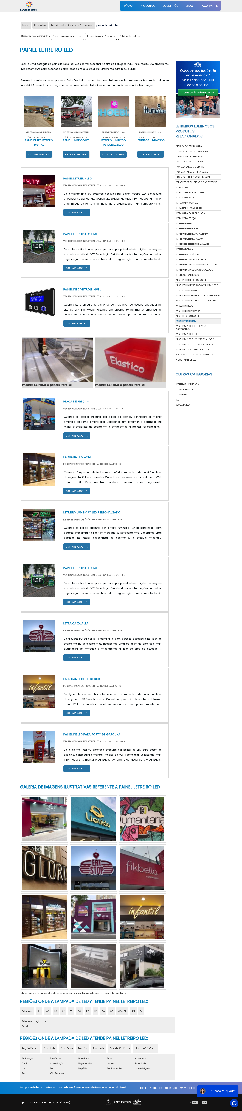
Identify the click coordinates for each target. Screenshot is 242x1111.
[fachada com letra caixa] (142, 966)
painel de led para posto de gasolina (196, 300)
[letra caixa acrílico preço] (93, 917)
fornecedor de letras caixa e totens (196, 182)
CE (111, 1011)
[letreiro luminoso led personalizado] (44, 917)
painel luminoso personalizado (193, 349)
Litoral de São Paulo (145, 1048)
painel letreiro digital (188, 316)
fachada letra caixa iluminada (193, 177)
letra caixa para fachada (101, 36)
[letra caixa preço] (44, 868)
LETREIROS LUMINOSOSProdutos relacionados (195, 131)
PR (71, 1011)
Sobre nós (170, 6)
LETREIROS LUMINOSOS (187, 384)
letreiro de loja (184, 249)
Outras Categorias (194, 374)
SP (63, 1011)
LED (177, 399)
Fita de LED (181, 394)
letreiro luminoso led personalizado (196, 264)
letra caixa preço (186, 218)
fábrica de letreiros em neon (192, 151)
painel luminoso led (186, 334)
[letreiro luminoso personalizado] (44, 966)
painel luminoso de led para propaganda (191, 327)
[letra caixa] (44, 819)
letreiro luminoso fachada (191, 259)
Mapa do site (188, 1088)
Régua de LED (183, 404)
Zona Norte (49, 1048)
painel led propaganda (188, 310)
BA (103, 1011)
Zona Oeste (66, 1048)
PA (141, 1011)
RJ (39, 1011)
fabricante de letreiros (131, 36)
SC (79, 1011)
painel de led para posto (189, 290)
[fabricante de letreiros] (39, 705)
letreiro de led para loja (189, 238)
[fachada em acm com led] (142, 819)
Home (143, 1088)
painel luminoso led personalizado (195, 339)
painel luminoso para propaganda (194, 344)
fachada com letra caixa (190, 161)
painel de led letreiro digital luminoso (197, 285)
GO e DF (122, 1011)
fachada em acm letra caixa (192, 171)
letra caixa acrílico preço (191, 192)
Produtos (147, 6)
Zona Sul (83, 1048)
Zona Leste (98, 1048)
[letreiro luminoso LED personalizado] (39, 539)
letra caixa (182, 187)
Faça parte (209, 6)
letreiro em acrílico (187, 254)
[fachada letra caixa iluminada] (93, 868)
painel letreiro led (186, 321)
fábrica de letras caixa (189, 146)
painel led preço (184, 305)
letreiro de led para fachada (192, 233)
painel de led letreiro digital (191, 280)
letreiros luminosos (187, 274)
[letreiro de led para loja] (93, 966)
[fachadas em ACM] (39, 483)
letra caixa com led (187, 202)
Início (128, 6)
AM (133, 1011)
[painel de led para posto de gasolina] (39, 761)
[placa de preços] (39, 428)
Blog (189, 6)
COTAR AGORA (39, 154)
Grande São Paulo (120, 1048)
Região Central (30, 1048)
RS (87, 1011)
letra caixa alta (185, 197)
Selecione (27, 1011)
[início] (29, 6)
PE (95, 1011)
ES (55, 1011)
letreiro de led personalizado (192, 244)
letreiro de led (184, 223)
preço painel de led (186, 359)
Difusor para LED (185, 389)
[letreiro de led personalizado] (93, 819)
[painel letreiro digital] (39, 594)
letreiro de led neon (187, 228)
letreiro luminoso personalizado (194, 269)
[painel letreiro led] (57, 360)
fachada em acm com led (67, 36)
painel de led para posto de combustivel (198, 295)
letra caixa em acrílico (189, 207)
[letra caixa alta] (39, 650)
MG (47, 1011)
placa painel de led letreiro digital (195, 354)
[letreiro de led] (142, 917)
